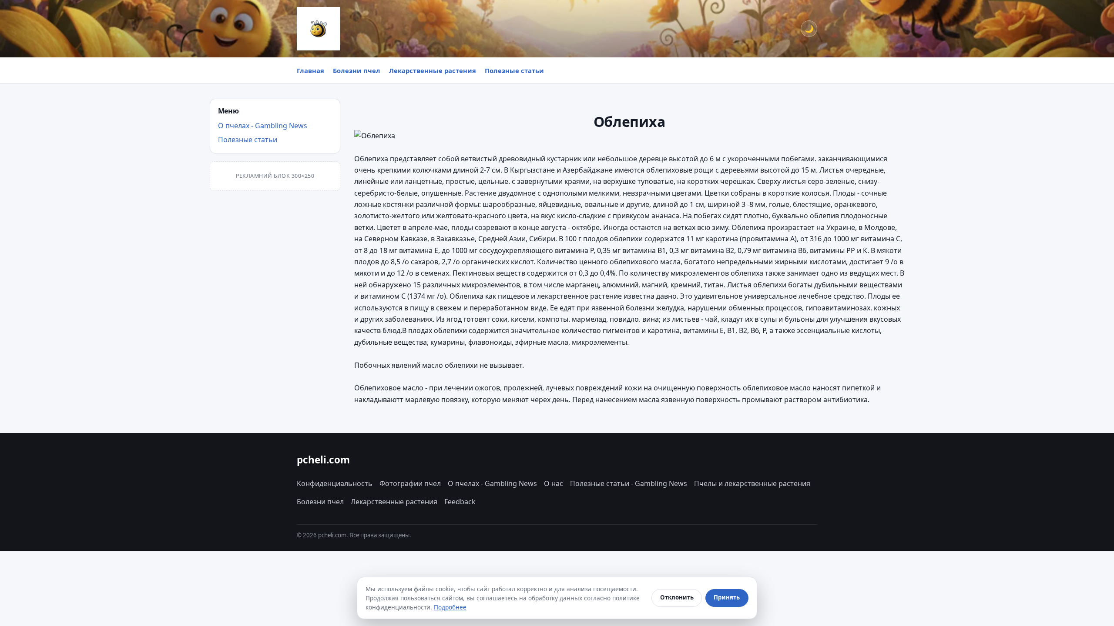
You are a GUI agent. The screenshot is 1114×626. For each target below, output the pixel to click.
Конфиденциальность (334, 483)
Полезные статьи (514, 70)
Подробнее (450, 607)
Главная (310, 70)
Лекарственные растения (432, 70)
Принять (727, 597)
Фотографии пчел (410, 483)
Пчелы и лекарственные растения (752, 483)
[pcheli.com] (318, 28)
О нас (553, 483)
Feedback (460, 501)
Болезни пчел (356, 70)
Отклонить (677, 597)
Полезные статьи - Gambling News (628, 483)
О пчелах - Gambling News (262, 125)
